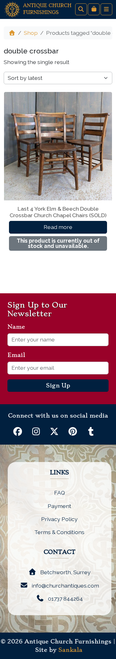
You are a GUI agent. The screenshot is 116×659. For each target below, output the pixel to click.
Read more (58, 227)
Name (18, 326)
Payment (59, 506)
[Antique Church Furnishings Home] (12, 9)
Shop (31, 33)
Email (18, 355)
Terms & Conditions (59, 532)
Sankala (70, 650)
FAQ (59, 492)
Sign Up (58, 385)
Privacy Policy (59, 519)
